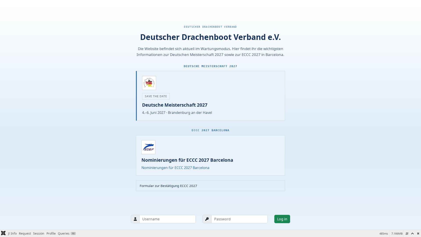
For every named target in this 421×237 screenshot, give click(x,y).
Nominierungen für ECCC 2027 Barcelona (175, 167)
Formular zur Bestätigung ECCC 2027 (168, 185)
